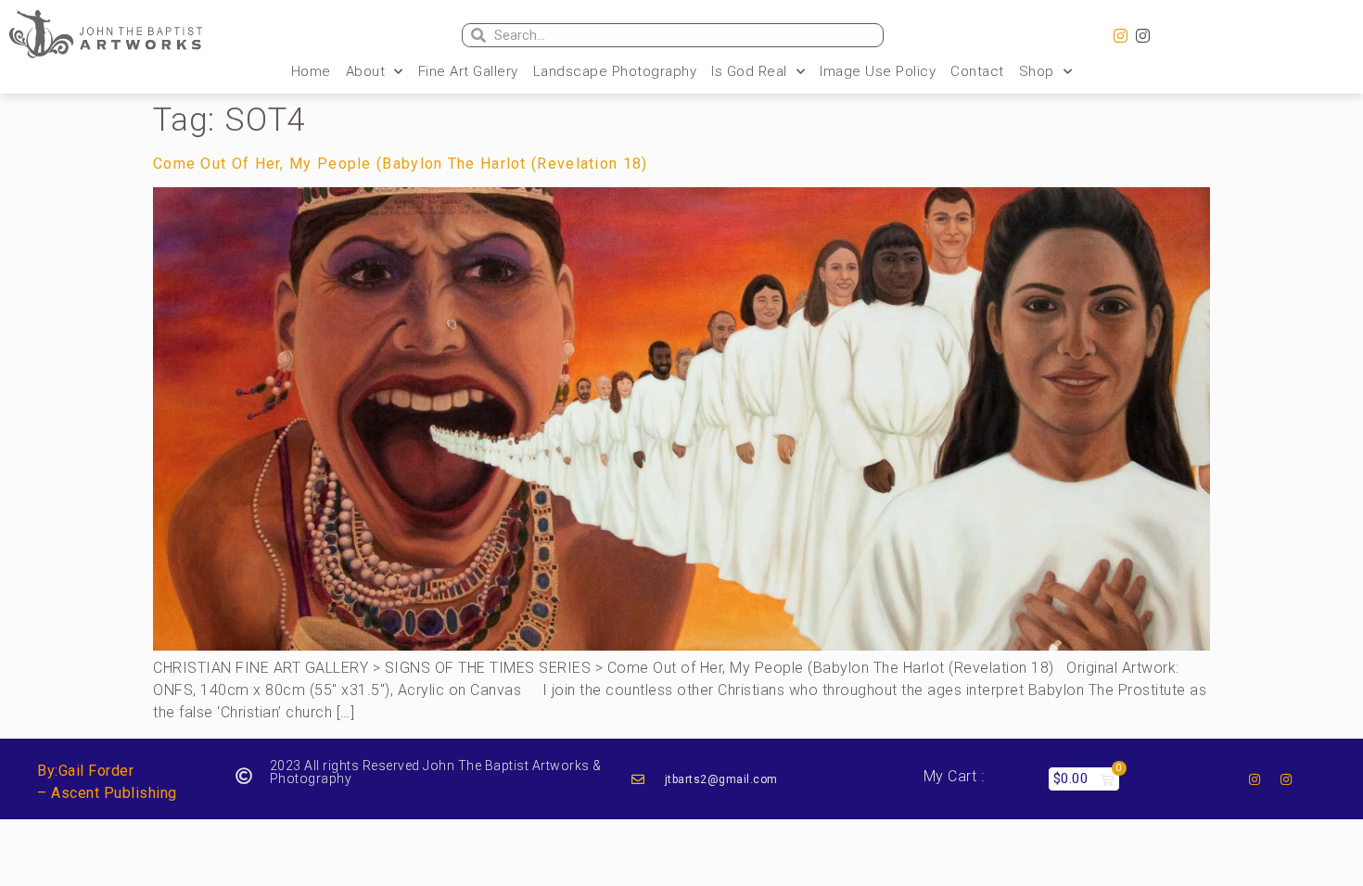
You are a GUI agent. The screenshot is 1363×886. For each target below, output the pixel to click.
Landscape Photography (615, 71)
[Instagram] (1121, 36)
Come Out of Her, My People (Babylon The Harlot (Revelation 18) (400, 163)
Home (311, 71)
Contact (977, 71)
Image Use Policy (878, 71)
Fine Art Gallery (468, 71)
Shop (1036, 71)
